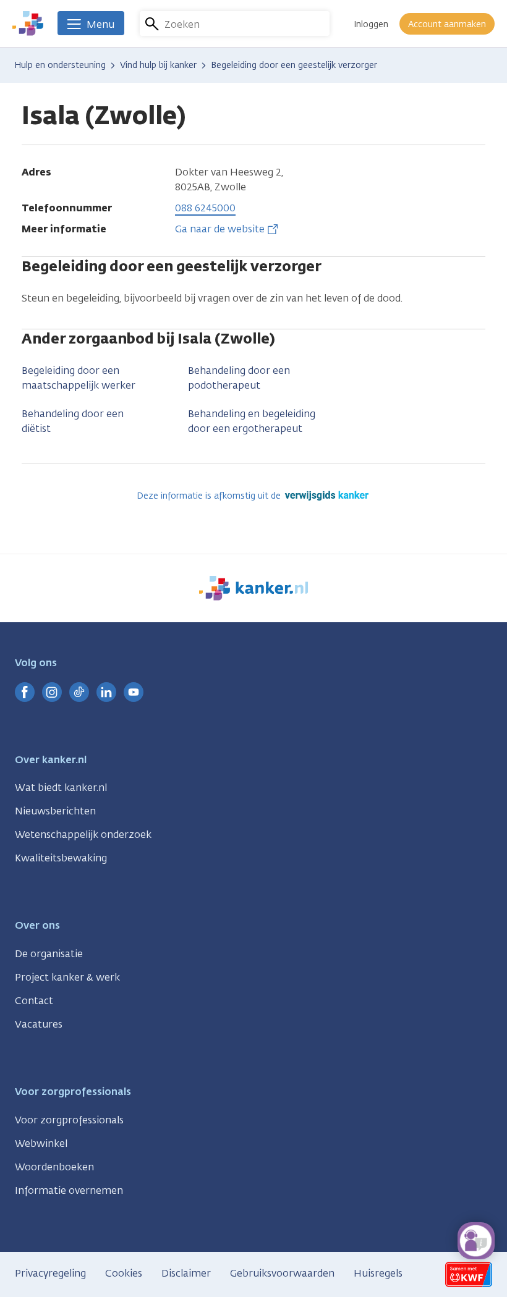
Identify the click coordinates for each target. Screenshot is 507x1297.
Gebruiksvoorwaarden (282, 1273)
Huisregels (378, 1273)
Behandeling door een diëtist (73, 421)
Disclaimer (186, 1273)
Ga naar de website (220, 228)
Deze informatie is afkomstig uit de (210, 496)
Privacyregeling (50, 1273)
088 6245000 (205, 207)
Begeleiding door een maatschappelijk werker (78, 378)
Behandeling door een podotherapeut (239, 378)
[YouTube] (133, 692)
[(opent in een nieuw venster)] (25, 692)
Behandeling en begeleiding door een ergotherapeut (251, 421)
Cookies (123, 1273)
